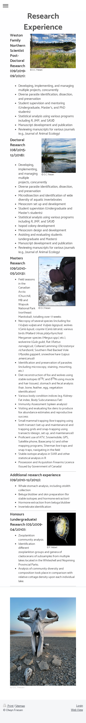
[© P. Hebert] (61, 529)
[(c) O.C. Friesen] (43, 641)
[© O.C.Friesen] (57, 281)
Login (79, 705)
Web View (77, 710)
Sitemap (20, 706)
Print (10, 706)
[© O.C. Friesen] (53, 51)
